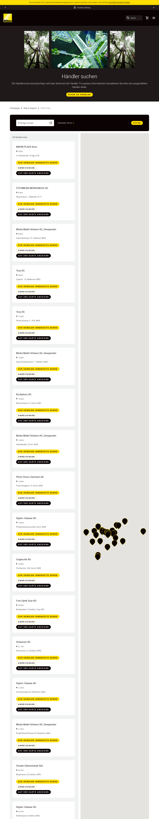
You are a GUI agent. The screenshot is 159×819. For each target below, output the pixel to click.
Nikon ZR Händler (79, 94)
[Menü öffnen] (154, 18)
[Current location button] (51, 123)
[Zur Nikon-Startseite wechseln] (7, 18)
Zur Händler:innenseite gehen (38, 163)
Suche (137, 123)
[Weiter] (153, 7)
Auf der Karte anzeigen (33, 173)
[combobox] (31, 123)
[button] (115, 538)
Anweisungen (26, 168)
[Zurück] (5, 7)
